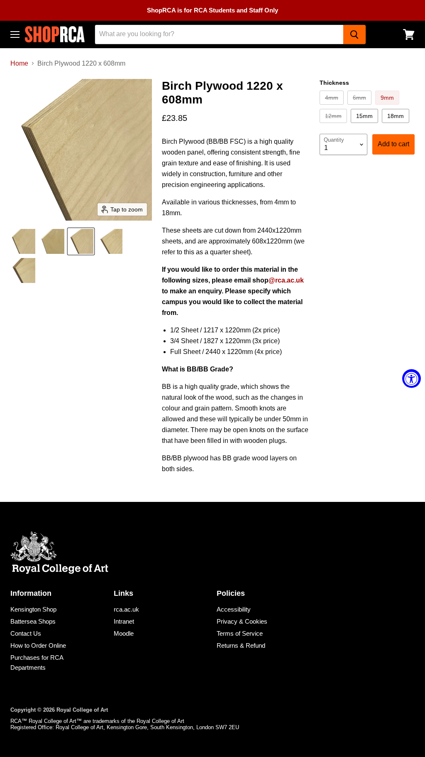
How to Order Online (38, 645)
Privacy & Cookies (242, 621)
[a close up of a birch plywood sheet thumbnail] (23, 241)
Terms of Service (240, 633)
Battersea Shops (33, 621)
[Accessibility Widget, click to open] (411, 378)
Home (19, 63)
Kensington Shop (33, 609)
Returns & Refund (241, 645)
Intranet (124, 621)
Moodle (124, 633)
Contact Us (25, 633)
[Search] (354, 34)
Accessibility (234, 609)
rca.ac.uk (126, 609)
